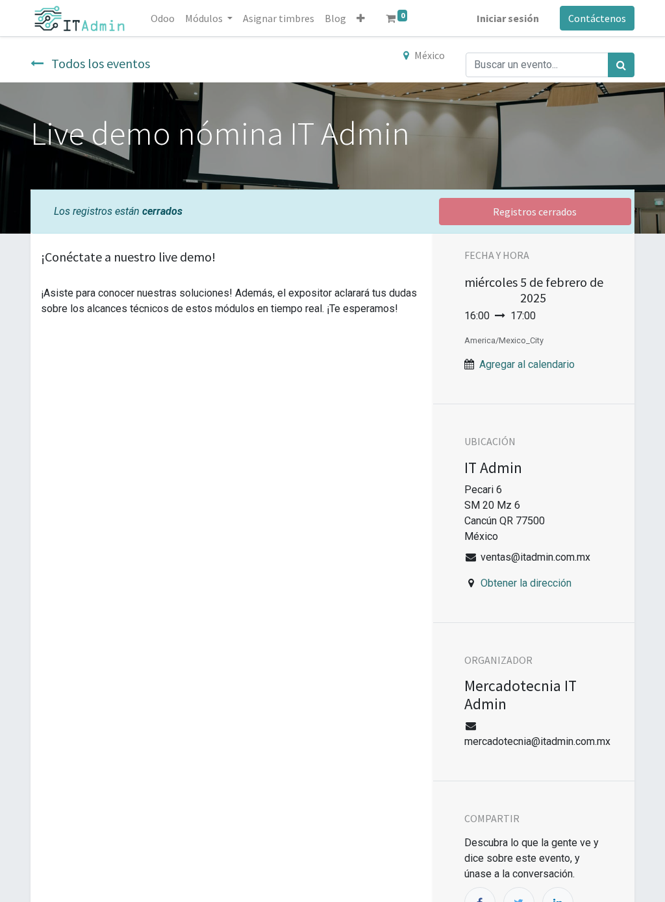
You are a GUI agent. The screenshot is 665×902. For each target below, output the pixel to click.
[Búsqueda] (621, 65)
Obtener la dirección (526, 583)
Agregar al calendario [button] (527, 364)
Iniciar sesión (508, 18)
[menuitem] (162, 18)
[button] (360, 18)
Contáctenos (597, 18)
